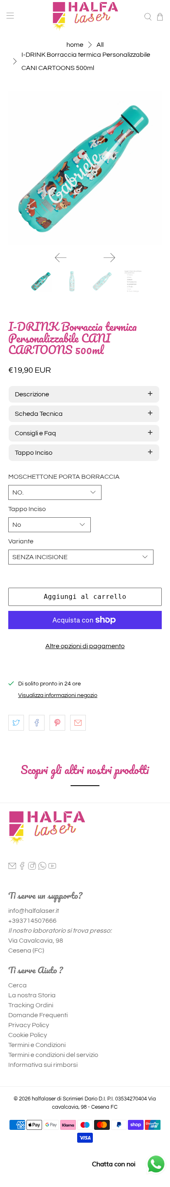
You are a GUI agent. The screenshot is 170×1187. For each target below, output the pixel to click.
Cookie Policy (27, 1035)
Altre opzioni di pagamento (85, 646)
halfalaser (44, 1099)
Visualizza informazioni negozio (57, 695)
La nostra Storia (32, 995)
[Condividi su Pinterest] (57, 723)
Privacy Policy (28, 1025)
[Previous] (60, 257)
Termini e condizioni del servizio (53, 1055)
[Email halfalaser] (12, 867)
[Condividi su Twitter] (16, 723)
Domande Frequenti (38, 1015)
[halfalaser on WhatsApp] (42, 867)
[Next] (109, 257)
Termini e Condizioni (37, 1045)
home (74, 44)
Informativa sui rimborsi (43, 1065)
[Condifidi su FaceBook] (37, 723)
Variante (20, 541)
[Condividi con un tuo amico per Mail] (78, 723)
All (100, 44)
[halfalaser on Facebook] (22, 867)
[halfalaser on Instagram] (32, 867)
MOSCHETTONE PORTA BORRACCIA (64, 476)
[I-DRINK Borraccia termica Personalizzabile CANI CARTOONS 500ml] (84, 168)
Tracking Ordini (30, 1005)
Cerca (17, 985)
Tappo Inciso (27, 509)
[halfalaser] (85, 16)
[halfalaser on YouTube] (52, 867)
